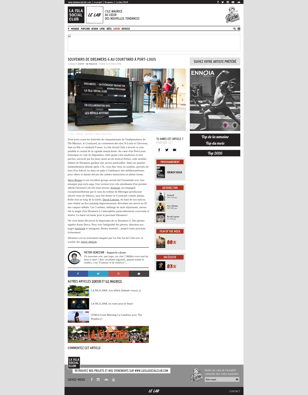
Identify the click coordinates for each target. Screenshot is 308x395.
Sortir (116, 28)
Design (94, 28)
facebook (80, 228)
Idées (109, 28)
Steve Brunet (75, 180)
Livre (102, 28)
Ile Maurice (91, 63)
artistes (126, 28)
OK (237, 379)
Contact (234, 391)
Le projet (98, 2)
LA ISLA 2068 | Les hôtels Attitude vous (115, 290)
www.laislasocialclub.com (79, 2)
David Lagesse (111, 199)
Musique (75, 28)
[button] (76, 102)
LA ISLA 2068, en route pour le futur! (112, 303)
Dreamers (109, 2)
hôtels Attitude (89, 241)
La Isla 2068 (122, 2)
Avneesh (115, 187)
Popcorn (85, 28)
